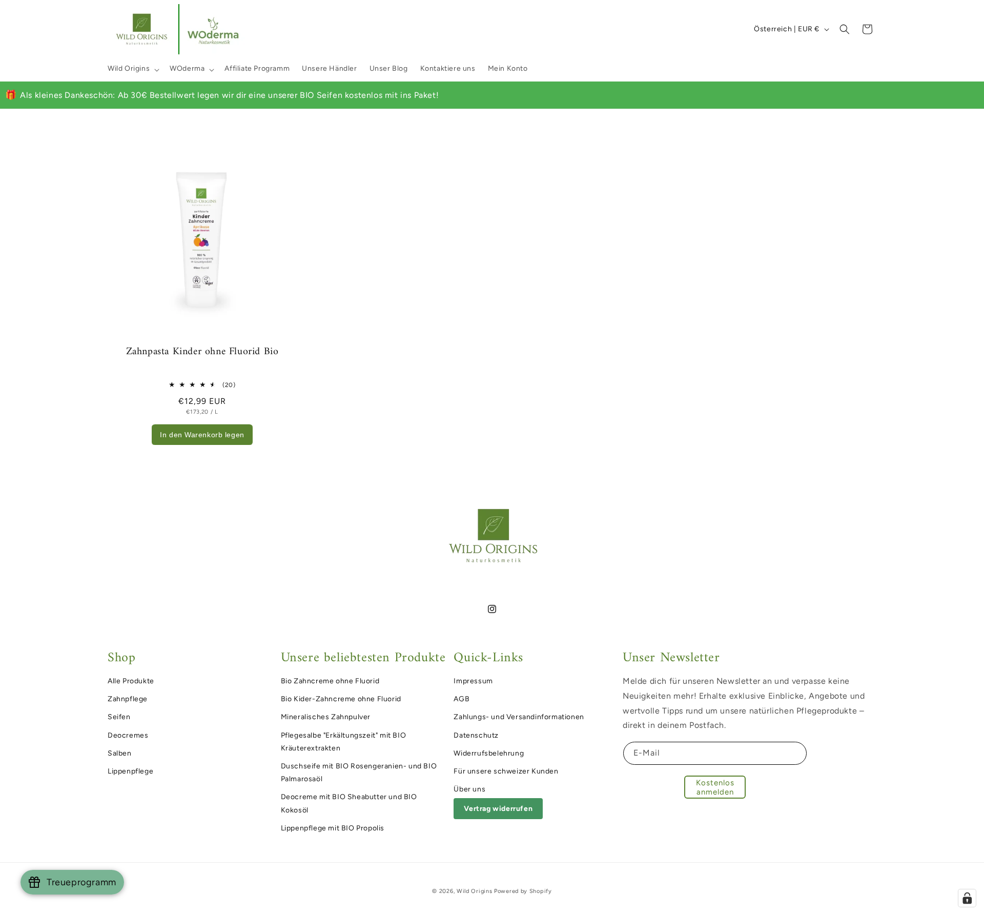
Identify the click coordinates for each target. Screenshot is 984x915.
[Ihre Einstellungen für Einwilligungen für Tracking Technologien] (967, 898)
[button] (132, 68)
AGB (461, 699)
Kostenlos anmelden (715, 787)
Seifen (119, 717)
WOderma (187, 68)
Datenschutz (476, 734)
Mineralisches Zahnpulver (326, 717)
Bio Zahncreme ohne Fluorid (330, 681)
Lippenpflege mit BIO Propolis (332, 827)
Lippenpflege (130, 771)
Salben (120, 752)
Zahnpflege (128, 699)
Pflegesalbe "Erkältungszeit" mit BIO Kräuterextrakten (343, 741)
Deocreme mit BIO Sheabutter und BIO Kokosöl (349, 803)
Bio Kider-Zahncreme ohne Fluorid (341, 699)
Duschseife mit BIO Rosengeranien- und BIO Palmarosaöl (359, 772)
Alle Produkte (131, 681)
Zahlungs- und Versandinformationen (519, 717)
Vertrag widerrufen (498, 808)
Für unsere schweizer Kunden (506, 771)
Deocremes (128, 734)
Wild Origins (129, 68)
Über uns (469, 789)
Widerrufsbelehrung (489, 752)
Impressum (473, 681)
